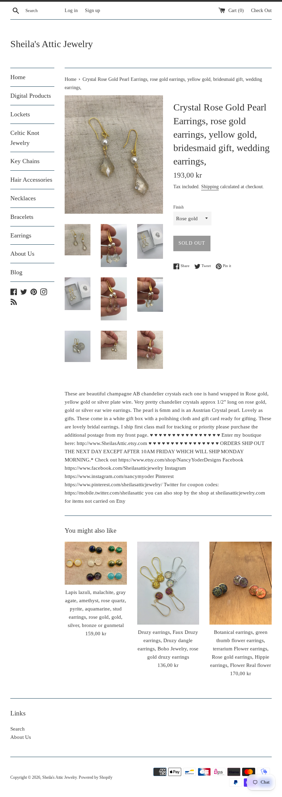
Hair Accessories (31, 179)
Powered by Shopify (95, 777)
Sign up (92, 10)
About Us (22, 253)
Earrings (20, 235)
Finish (178, 207)
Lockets (20, 114)
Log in (71, 10)
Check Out (261, 10)
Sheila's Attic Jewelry (51, 44)
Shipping (210, 186)
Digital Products (30, 95)
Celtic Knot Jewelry (24, 137)
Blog (16, 272)
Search (17, 729)
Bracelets (21, 216)
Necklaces (23, 198)
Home (17, 77)
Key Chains (25, 161)
